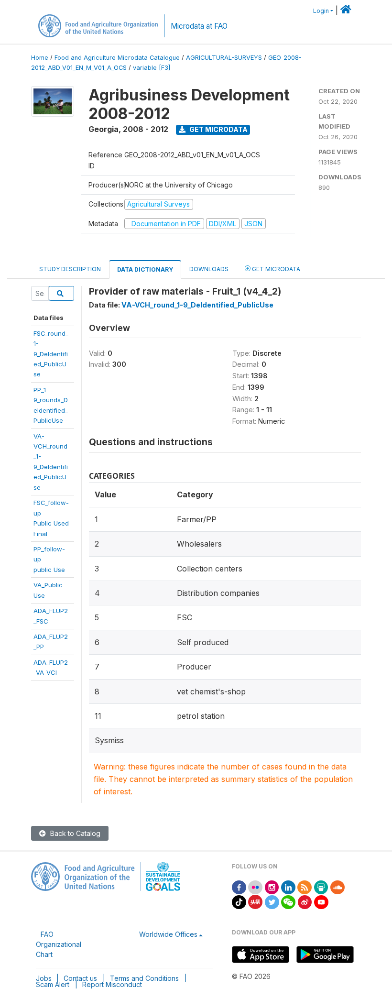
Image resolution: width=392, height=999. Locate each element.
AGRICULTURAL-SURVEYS (224, 57)
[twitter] (272, 901)
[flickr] (255, 886)
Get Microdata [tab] (275, 269)
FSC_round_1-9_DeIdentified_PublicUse (50, 353)
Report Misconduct (112, 984)
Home (39, 57)
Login (321, 10)
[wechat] (288, 901)
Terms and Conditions (144, 978)
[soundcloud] (337, 886)
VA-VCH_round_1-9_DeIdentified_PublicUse (197, 305)
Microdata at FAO (199, 26)
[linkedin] (288, 886)
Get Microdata (218, 129)
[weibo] (305, 901)
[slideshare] (321, 886)
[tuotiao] (255, 901)
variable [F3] (151, 67)
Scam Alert (52, 984)
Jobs (44, 978)
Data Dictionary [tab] (145, 269)
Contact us (80, 978)
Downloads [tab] (209, 269)
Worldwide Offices (168, 934)
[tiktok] (239, 901)
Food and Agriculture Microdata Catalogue (117, 57)
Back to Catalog (74, 833)
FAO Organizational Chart (58, 944)
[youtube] (321, 901)
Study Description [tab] (70, 269)
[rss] (304, 886)
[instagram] (272, 886)
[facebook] (239, 886)
